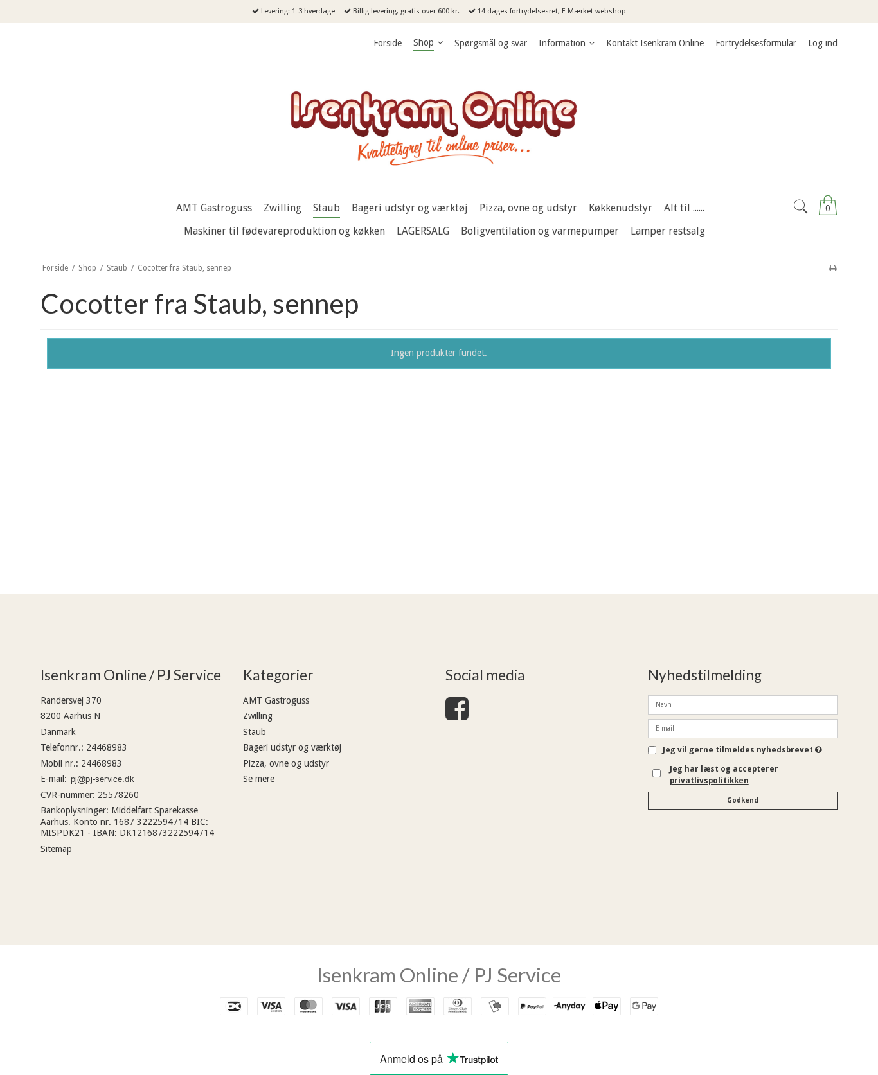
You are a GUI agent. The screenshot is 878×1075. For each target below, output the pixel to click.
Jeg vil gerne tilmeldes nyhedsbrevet (742, 750)
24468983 (106, 747)
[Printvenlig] (833, 267)
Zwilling (258, 716)
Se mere (258, 779)
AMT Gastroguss (276, 700)
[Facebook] (457, 715)
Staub (254, 732)
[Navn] (743, 703)
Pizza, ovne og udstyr (286, 763)
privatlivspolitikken (709, 780)
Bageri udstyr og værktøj (292, 747)
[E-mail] (743, 727)
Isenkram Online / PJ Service (439, 975)
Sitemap (56, 849)
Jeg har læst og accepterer (724, 775)
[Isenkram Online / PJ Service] (439, 125)
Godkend (742, 800)
